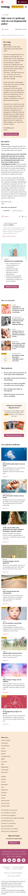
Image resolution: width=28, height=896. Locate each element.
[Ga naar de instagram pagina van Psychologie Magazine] (19, 860)
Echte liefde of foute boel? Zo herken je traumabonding (15, 379)
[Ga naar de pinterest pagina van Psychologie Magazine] (23, 860)
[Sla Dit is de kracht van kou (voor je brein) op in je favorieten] (25, 481)
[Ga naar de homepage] (5, 7)
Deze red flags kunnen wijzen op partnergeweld (13, 389)
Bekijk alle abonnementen (14, 435)
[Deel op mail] (22, 216)
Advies (6, 14)
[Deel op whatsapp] (25, 216)
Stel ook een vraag (11, 134)
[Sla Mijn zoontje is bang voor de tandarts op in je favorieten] (25, 665)
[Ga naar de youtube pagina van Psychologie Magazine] (14, 860)
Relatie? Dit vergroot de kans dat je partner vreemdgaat (14, 395)
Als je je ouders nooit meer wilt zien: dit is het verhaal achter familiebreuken (15, 373)
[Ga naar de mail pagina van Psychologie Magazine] (9, 860)
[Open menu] (26, 6)
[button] (22, 2)
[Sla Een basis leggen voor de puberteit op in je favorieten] (25, 546)
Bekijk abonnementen (17, 6)
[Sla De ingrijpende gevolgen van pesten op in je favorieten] (25, 697)
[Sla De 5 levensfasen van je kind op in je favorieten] (25, 608)
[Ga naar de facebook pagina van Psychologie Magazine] (4, 860)
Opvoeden (6, 210)
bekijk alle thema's (18, 210)
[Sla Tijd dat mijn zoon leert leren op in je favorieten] (25, 638)
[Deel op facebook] (19, 216)
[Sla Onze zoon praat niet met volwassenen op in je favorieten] (25, 576)
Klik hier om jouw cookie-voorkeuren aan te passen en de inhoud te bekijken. (12, 886)
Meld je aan (13, 843)
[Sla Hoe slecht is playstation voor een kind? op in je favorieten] (25, 449)
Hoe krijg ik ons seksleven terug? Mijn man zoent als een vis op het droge (14, 384)
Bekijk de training (11, 286)
